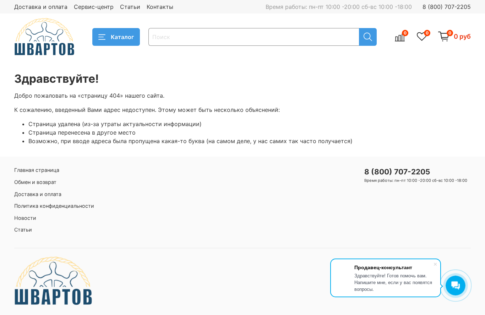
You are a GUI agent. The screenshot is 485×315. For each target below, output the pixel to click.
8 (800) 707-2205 (447, 6)
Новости (25, 218)
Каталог (122, 36)
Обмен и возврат (35, 182)
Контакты (160, 6)
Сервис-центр (94, 6)
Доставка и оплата (40, 6)
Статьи (130, 6)
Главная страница (36, 170)
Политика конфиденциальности (54, 206)
